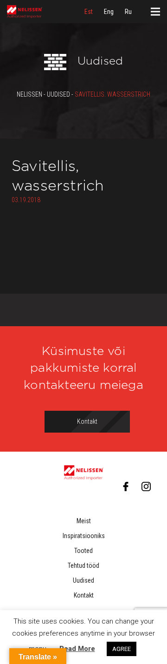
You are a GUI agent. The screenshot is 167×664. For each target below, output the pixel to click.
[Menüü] (155, 11)
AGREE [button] (121, 648)
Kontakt (84, 595)
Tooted (83, 550)
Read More (77, 648)
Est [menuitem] (88, 11)
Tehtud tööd (83, 565)
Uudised (83, 580)
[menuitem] (88, 11)
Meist (84, 521)
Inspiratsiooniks (84, 535)
